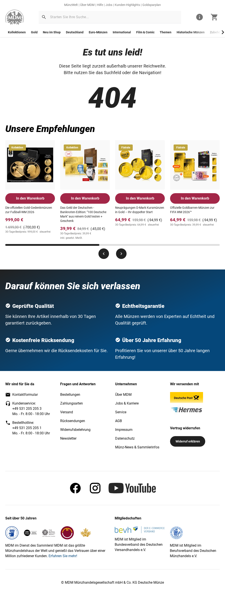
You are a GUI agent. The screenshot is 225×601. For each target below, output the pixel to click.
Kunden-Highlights (127, 5)
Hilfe (100, 5)
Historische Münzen (191, 32)
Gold (34, 32)
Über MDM (87, 5)
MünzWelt (71, 5)
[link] (14, 17)
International (122, 32)
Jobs (108, 5)
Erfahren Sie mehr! (63, 556)
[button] (44, 17)
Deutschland (74, 32)
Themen (165, 32)
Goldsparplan (151, 5)
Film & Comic (145, 32)
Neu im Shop (52, 32)
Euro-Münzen (98, 32)
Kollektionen (17, 32)
